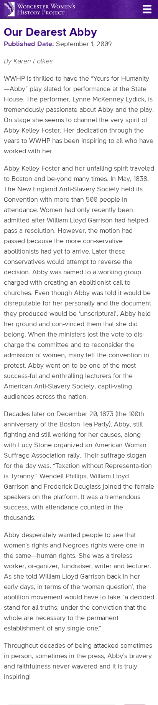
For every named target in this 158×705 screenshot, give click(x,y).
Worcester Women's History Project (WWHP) (39, 9)
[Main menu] (147, 9)
